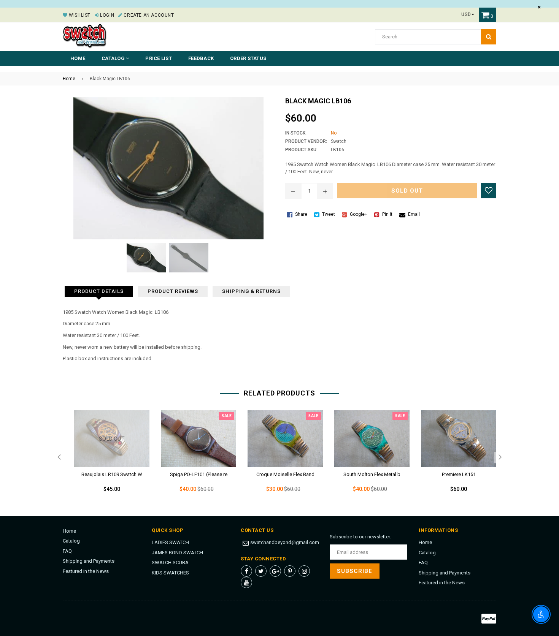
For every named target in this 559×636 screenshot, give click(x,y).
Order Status (248, 58)
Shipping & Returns (251, 291)
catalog (114, 58)
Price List (158, 58)
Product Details (99, 291)
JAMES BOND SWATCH (177, 552)
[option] (106, 457)
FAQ (67, 551)
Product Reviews (173, 291)
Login (106, 15)
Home (77, 58)
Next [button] (500, 457)
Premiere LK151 (459, 474)
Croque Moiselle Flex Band (285, 474)
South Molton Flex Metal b (371, 474)
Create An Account (148, 15)
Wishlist (79, 15)
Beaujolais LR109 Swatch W (111, 474)
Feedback (201, 58)
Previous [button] (59, 457)
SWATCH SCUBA (170, 562)
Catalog (71, 541)
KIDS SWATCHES (170, 573)
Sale (227, 416)
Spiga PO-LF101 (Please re (198, 474)
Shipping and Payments (88, 561)
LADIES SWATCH (170, 542)
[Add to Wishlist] (488, 190)
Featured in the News (86, 571)
